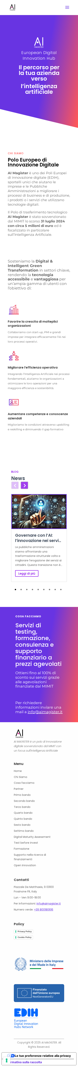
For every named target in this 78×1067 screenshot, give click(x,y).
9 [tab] (61, 589)
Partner (18, 789)
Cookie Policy (24, 937)
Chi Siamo (20, 777)
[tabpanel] (39, 538)
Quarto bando (23, 813)
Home (18, 771)
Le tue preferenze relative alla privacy (43, 1056)
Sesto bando (22, 825)
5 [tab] (38, 589)
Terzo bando (22, 807)
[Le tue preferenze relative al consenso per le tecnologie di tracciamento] (6, 1060)
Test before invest (26, 843)
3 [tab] (26, 589)
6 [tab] (43, 589)
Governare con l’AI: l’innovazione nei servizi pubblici (38, 538)
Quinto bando (23, 819)
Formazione (21, 849)
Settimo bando (24, 831)
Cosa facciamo (24, 783)
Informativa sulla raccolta (23, 1062)
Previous (14, 483)
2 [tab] (21, 589)
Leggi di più (26, 573)
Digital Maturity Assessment (32, 837)
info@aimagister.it (45, 712)
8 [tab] (55, 589)
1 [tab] (15, 589)
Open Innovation (25, 865)
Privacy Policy (25, 931)
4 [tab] (32, 589)
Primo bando (22, 795)
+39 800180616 (43, 909)
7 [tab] (49, 589)
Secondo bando (24, 801)
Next (22, 483)
